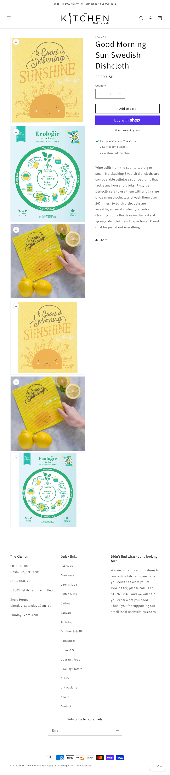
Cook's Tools (69, 584)
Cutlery (65, 603)
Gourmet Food (70, 659)
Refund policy (84, 765)
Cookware (67, 575)
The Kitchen (25, 765)
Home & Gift (69, 650)
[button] (8, 18)
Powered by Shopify (42, 765)
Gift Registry (69, 687)
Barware (66, 613)
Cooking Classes (72, 669)
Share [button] (103, 240)
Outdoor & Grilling (73, 631)
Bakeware (67, 566)
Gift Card (67, 678)
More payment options (127, 130)
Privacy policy (65, 765)
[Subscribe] (117, 730)
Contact (66, 706)
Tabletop (67, 622)
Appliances (68, 641)
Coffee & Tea (69, 594)
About (65, 697)
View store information (115, 153)
